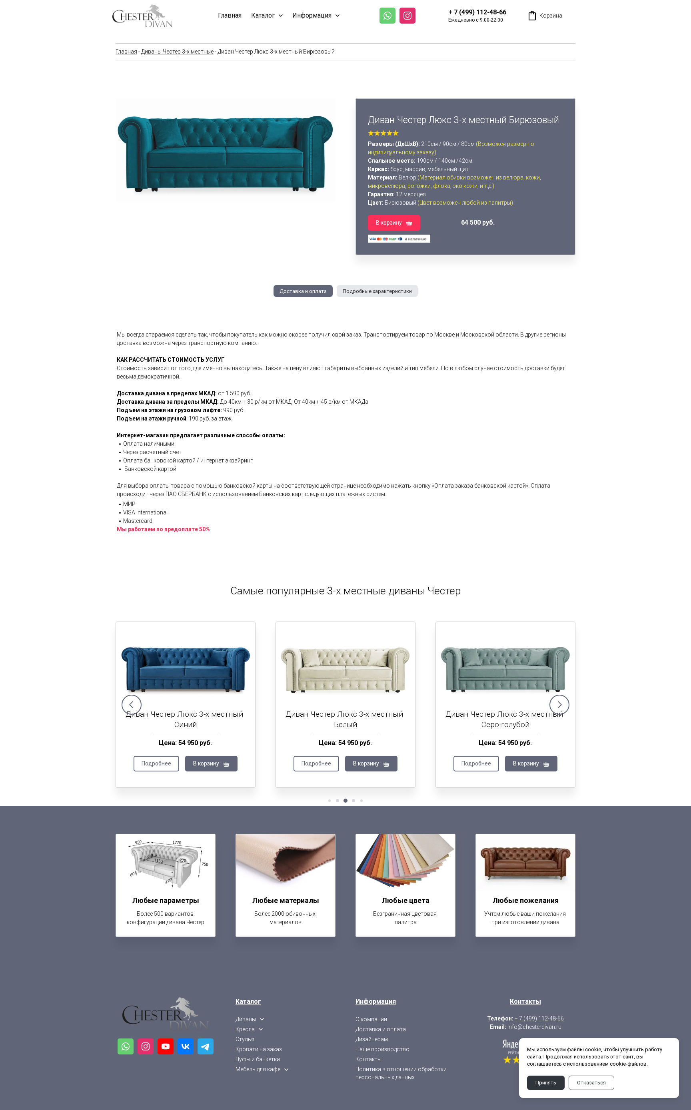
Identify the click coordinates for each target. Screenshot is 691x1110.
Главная (126, 51)
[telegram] (206, 1046)
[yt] (166, 1046)
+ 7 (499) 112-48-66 (477, 12)
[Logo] (142, 15)
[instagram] (407, 16)
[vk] (186, 1046)
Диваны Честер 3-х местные (177, 51)
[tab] (303, 291)
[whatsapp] (387, 16)
